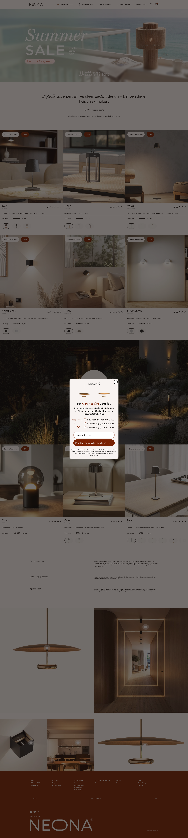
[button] (94, 442)
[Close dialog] (116, 382)
